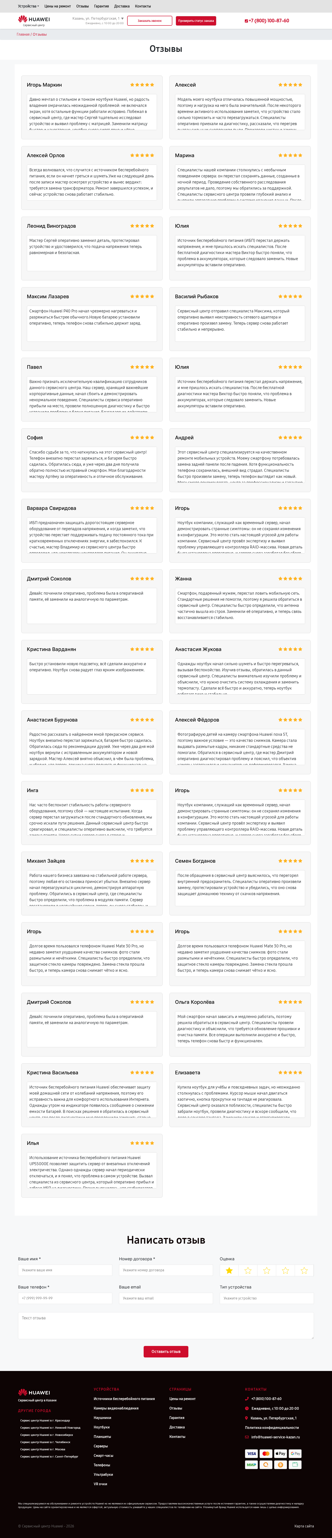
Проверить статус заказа (196, 21)
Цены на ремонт (57, 6)
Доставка (122, 6)
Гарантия (101, 6)
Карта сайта (304, 1526)
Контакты (143, 6)
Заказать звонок (150, 21)
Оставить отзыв (166, 1351)
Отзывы (82, 6)
